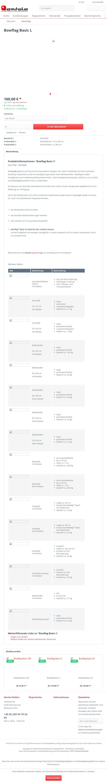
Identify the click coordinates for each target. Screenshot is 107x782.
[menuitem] (57, 8)
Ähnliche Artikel (13, 651)
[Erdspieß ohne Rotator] (19, 530)
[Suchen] (71, 8)
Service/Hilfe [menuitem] (98, 2)
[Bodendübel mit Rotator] (19, 597)
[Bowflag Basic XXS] (21, 666)
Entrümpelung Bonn (64, 761)
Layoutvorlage (37, 252)
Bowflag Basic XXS (21, 678)
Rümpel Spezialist (81, 751)
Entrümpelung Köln (86, 761)
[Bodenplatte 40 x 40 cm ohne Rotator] (19, 395)
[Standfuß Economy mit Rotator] (19, 574)
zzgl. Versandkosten (19, 102)
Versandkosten (50, 743)
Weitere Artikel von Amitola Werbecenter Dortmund (33, 639)
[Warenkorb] (102, 8)
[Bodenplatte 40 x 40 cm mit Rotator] (19, 373)
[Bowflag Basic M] (85, 666)
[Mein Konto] (96, 8)
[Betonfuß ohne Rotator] (19, 485)
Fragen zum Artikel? (19, 637)
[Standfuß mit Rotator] (19, 552)
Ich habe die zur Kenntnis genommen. (90, 729)
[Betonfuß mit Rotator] (19, 463)
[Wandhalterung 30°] (19, 619)
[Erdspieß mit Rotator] (19, 507)
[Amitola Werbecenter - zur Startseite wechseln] (14, 9)
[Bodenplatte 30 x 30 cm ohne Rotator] (19, 418)
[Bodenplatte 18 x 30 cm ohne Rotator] (19, 440)
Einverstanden (53, 778)
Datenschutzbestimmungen (90, 729)
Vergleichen (11, 132)
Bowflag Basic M (86, 678)
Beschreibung (12, 151)
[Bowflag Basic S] (53, 666)
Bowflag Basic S (53, 678)
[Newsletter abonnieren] (100, 721)
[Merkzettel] (90, 8)
